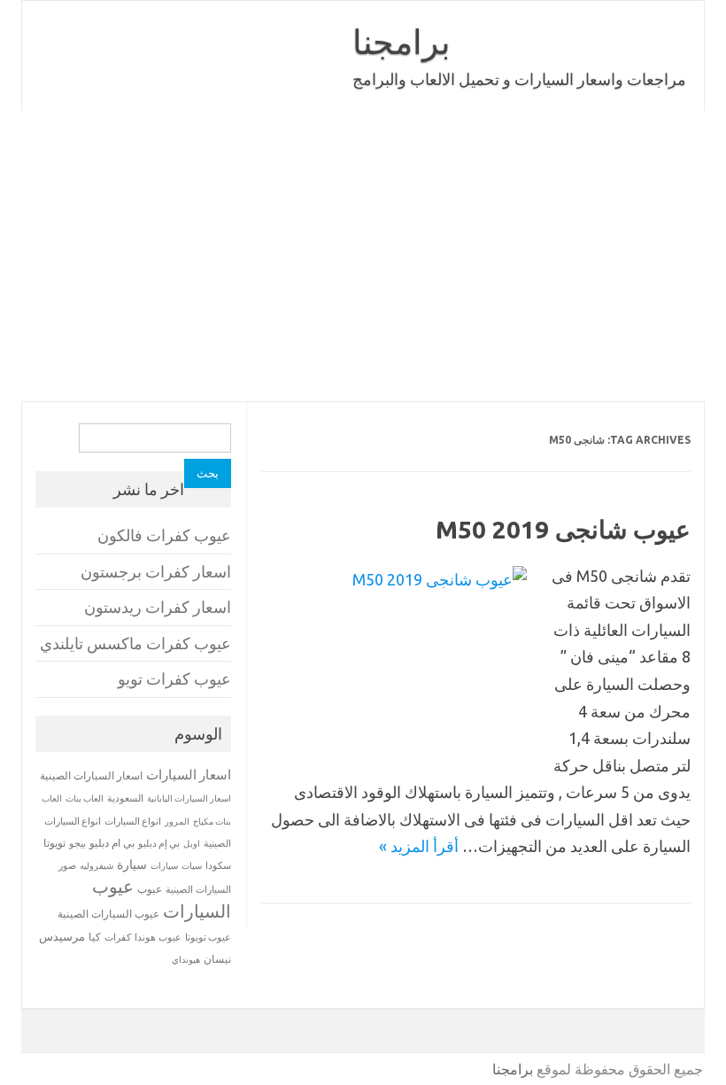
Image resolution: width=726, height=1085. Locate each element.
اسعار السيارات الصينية (91, 775)
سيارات (164, 866)
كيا (95, 936)
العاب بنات (85, 798)
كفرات (117, 937)
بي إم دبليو (159, 843)
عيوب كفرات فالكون (164, 535)
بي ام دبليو (112, 843)
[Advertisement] (363, 256)
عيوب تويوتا (208, 937)
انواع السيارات (132, 821)
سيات (192, 865)
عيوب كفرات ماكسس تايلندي (135, 643)
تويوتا (54, 843)
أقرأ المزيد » (419, 846)
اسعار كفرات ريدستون (157, 607)
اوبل (191, 844)
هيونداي (186, 959)
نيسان (217, 959)
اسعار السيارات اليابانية (189, 798)
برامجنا (401, 41)
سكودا (218, 865)
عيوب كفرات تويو (174, 678)
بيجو (77, 843)
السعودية (125, 798)
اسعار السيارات (188, 774)
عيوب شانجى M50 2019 (563, 529)
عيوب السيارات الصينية (108, 913)
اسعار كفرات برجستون (156, 571)
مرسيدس (62, 936)
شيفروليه (96, 866)
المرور (177, 821)
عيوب (149, 889)
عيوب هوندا (158, 937)
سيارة (132, 864)
